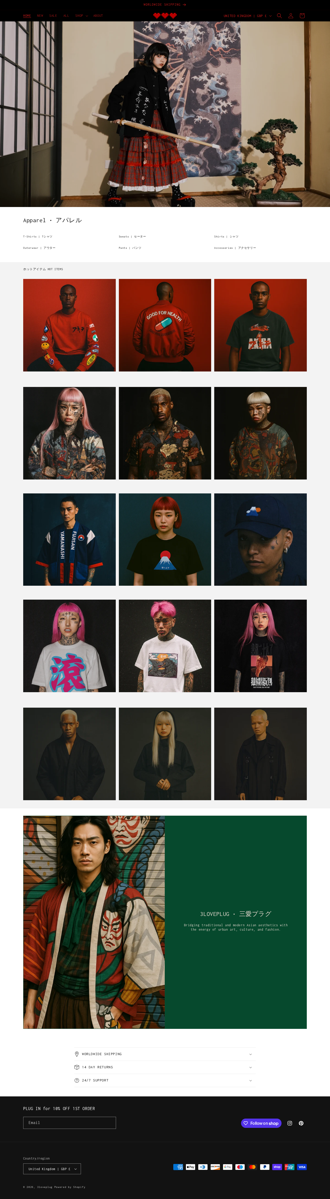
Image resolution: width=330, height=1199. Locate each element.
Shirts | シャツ (226, 236)
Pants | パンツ (130, 247)
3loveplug (45, 1187)
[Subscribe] (110, 1123)
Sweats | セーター (132, 236)
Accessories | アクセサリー (235, 247)
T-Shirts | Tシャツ (38, 236)
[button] (81, 15)
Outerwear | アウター (39, 247)
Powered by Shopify (70, 1187)
